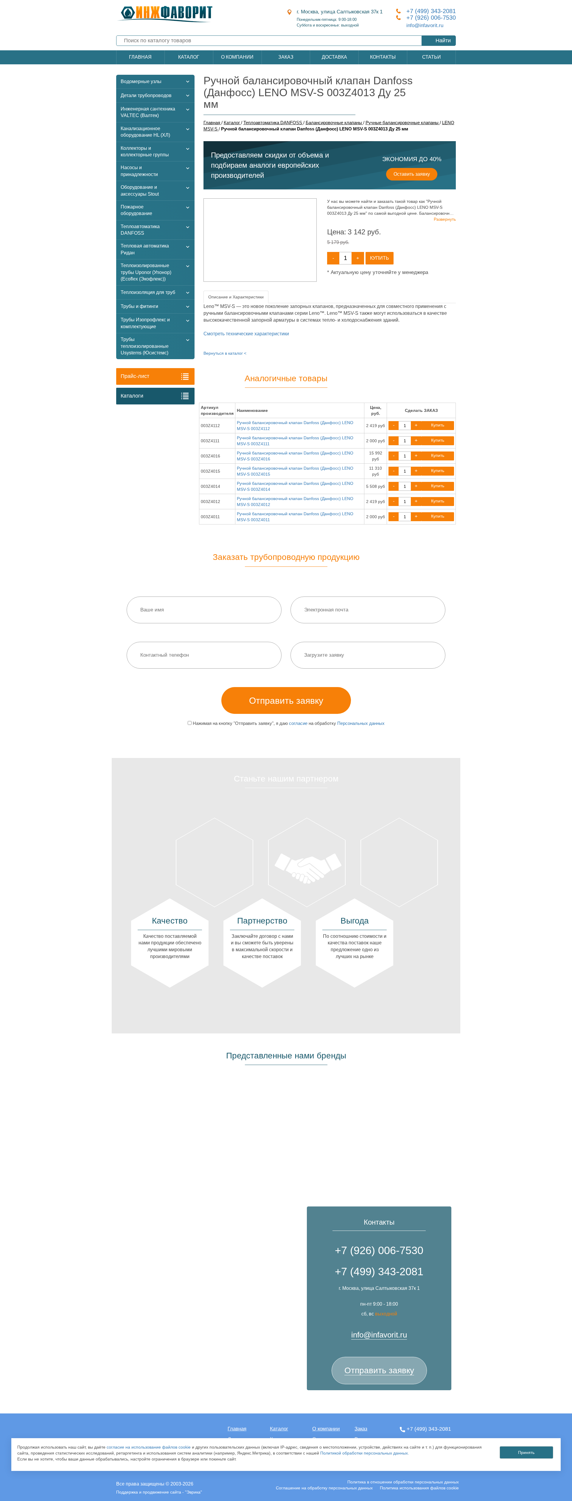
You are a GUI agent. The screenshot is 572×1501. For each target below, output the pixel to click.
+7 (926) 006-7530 (431, 17)
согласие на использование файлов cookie (149, 1447)
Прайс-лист (135, 376)
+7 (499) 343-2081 (431, 11)
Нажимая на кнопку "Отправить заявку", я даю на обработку (288, 723)
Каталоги (132, 396)
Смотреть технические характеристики (246, 333)
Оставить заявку (412, 174)
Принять (526, 1452)
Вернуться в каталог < (224, 353)
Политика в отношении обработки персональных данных (403, 1482)
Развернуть (445, 219)
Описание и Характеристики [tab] (236, 297)
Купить (379, 258)
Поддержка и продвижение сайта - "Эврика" (159, 1492)
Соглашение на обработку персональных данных (324, 1488)
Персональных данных (361, 723)
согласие (298, 723)
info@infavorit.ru (424, 25)
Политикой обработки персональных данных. (364, 1453)
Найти (443, 40)
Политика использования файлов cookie (419, 1488)
